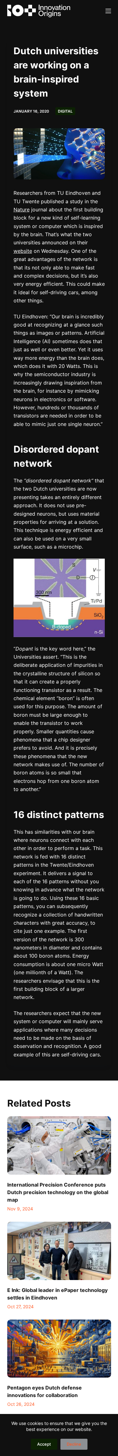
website (23, 251)
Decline (74, 1444)
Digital (65, 111)
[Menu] (108, 11)
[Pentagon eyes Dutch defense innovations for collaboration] (59, 1349)
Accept (44, 1444)
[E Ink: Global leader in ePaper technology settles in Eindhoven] (59, 1251)
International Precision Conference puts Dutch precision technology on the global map (57, 1192)
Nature (22, 209)
